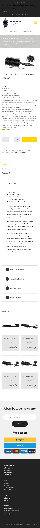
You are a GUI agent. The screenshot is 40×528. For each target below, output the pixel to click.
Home (4, 41)
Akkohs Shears (8, 468)
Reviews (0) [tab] (6, 173)
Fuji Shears (7, 470)
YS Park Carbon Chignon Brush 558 (11, 338)
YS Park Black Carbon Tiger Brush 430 (29, 338)
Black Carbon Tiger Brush (14, 43)
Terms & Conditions (18, 524)
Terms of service (9, 487)
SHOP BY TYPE (11, 41)
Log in (16, 2)
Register (23, 2)
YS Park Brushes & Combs (23, 41)
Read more (12, 347)
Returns (6, 485)
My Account (16, 15)
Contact (6, 500)
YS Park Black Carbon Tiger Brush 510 (11, 376)
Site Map (35, 524)
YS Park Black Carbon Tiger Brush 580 (29, 376)
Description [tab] (6, 165)
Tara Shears (8, 475)
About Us (7, 498)
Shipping (6, 483)
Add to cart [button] (30, 347)
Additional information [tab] (10, 169)
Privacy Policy (8, 490)
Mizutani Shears (9, 472)
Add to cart (29, 139)
